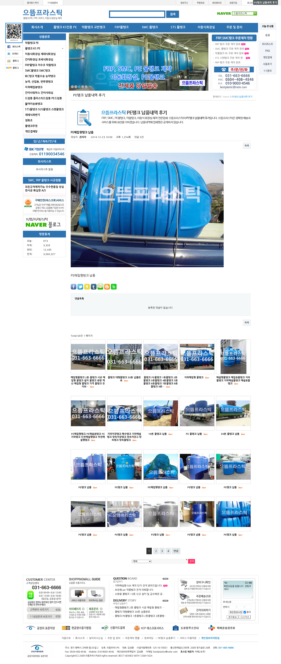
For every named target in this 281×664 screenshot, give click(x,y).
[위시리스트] (267, 44)
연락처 (226, 607)
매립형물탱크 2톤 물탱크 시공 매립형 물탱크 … (140, 607)
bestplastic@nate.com (165, 652)
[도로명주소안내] (185, 628)
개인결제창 (31, 131)
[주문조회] (200, 2)
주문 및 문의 (234, 27)
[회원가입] (233, 2)
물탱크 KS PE (32, 48)
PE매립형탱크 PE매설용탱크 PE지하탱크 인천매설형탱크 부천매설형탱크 (88, 437)
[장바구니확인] (195, 585)
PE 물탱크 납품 (194, 434)
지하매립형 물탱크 (194, 377)
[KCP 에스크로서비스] (149, 628)
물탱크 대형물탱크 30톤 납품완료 (132, 612)
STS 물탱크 (178, 27)
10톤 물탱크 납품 (157, 434)
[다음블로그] (14, 67)
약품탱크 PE (32, 43)
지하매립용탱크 (33, 87)
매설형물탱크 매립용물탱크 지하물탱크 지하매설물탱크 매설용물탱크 (233, 380)
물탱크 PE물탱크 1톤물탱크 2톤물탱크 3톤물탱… (140, 616)
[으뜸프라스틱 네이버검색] (237, 13)
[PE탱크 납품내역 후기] (125, 601)
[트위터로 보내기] (80, 286)
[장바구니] (184, 2)
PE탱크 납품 (85, 487)
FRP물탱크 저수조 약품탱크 (40, 65)
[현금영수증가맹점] (76, 628)
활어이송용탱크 (33, 103)
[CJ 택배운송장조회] (222, 628)
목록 (246, 145)
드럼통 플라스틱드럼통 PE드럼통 (43, 98)
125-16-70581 (160, 648)
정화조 (28, 120)
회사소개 (37, 27)
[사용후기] (267, 64)
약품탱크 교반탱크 (93, 27)
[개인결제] (267, 57)
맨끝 (176, 551)
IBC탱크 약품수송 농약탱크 (40, 76)
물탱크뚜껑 (31, 126)
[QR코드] (14, 32)
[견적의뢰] (195, 613)
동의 (248, 612)
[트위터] (14, 53)
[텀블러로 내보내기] (94, 286)
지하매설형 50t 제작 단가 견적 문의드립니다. (139, 585)
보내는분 (227, 602)
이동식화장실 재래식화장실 (40, 54)
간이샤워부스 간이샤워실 (39, 92)
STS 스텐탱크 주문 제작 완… (230, 58)
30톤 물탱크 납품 (230, 434)
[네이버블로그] (44, 222)
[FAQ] (267, 50)
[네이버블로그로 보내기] (100, 286)
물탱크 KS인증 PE (65, 27)
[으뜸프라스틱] (42, 14)
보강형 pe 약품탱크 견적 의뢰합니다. (134, 590)
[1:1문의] (267, 70)
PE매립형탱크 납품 (158, 487)
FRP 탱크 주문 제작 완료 (227, 44)
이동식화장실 (206, 27)
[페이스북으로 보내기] (73, 286)
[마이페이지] (217, 2)
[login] (250, 2)
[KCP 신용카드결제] (113, 628)
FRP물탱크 (122, 27)
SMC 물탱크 (150, 27)
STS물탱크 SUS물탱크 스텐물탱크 (44, 109)
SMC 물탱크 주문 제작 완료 (229, 49)
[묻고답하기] (125, 579)
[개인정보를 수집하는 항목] (236, 612)
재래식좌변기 (32, 115)
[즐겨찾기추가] (33, 2)
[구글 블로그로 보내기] (107, 286)
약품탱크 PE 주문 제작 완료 (229, 53)
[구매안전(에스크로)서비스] (44, 205)
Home (226, 97)
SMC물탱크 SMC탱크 (37, 70)
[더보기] (165, 578)
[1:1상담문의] (53, 2)
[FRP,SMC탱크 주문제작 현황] (234, 38)
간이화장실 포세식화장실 (39, 59)
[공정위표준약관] (40, 628)
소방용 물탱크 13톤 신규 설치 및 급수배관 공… (140, 594)
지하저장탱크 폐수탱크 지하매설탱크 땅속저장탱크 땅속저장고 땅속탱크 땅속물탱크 (124, 437)
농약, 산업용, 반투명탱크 (39, 81)
